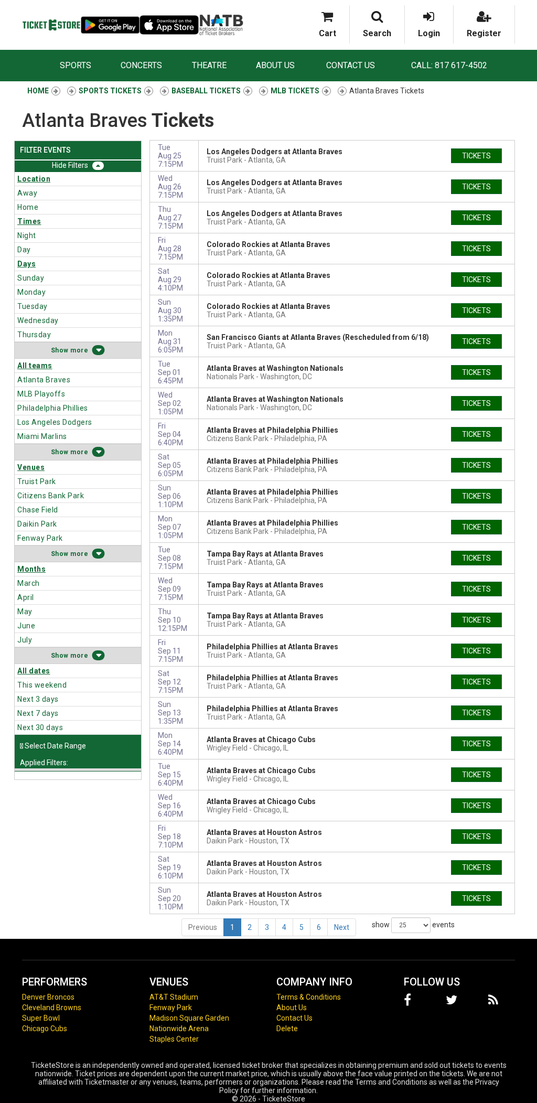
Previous (202, 927)
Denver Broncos (48, 997)
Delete (287, 1028)
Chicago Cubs (44, 1028)
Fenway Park (170, 1007)
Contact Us (350, 65)
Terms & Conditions (308, 997)
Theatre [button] (209, 65)
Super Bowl (41, 1018)
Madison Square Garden (189, 1018)
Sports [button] (75, 65)
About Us (275, 65)
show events (413, 924)
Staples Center (174, 1039)
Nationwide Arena (179, 1028)
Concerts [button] (141, 65)
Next (341, 927)
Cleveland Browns (51, 1007)
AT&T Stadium (173, 997)
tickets (476, 156)
